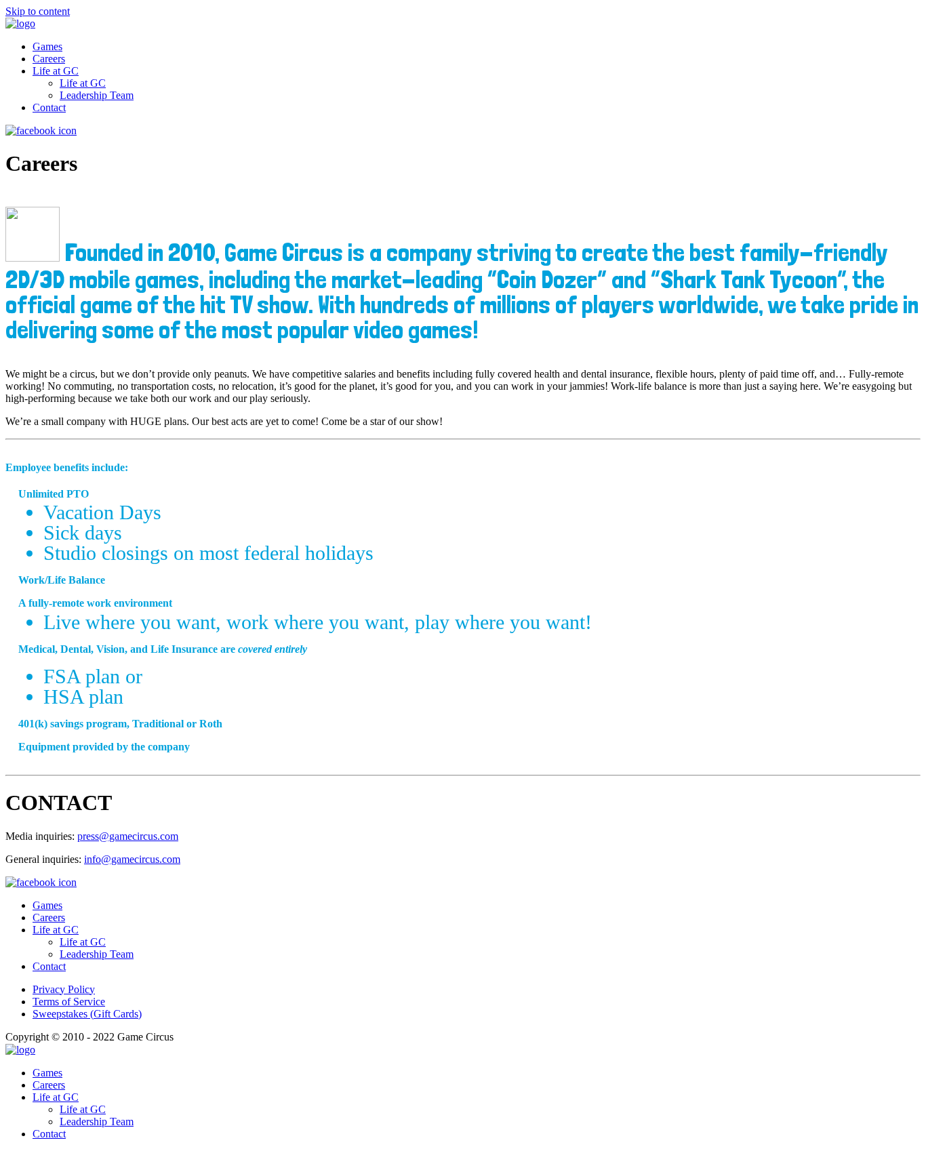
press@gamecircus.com (127, 836)
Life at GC (56, 71)
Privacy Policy (64, 989)
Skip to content (37, 11)
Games (47, 46)
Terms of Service (69, 1001)
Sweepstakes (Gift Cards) (87, 1013)
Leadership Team (97, 95)
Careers (49, 58)
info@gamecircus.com (132, 859)
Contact (49, 107)
